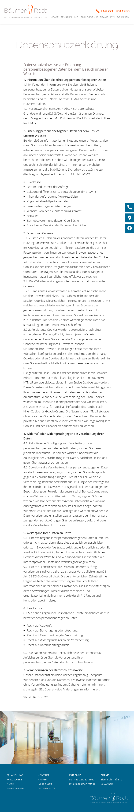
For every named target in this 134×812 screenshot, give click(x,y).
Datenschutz (46, 788)
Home (55, 17)
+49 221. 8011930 (114, 11)
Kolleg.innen (119, 17)
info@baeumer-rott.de (82, 783)
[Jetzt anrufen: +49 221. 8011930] (129, 207)
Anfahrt (43, 779)
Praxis (104, 17)
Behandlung (70, 17)
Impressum (45, 783)
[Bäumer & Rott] (26, 12)
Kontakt (43, 775)
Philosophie (89, 17)
